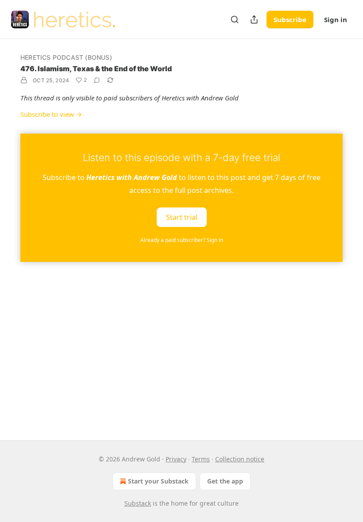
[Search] (234, 19)
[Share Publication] (254, 19)
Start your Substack (158, 481)
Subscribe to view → (51, 114)
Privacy (176, 459)
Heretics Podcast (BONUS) (66, 57)
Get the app (225, 481)
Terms (201, 459)
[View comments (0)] (97, 80)
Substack (137, 503)
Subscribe (290, 19)
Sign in (335, 19)
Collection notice (239, 459)
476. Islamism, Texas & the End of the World (96, 68)
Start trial (181, 217)
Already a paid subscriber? (181, 240)
